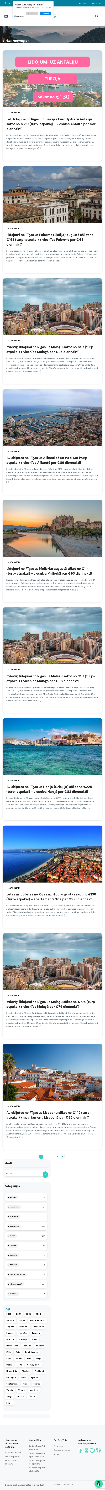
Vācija (9, 1396)
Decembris (38, 1327)
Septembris (12, 1384)
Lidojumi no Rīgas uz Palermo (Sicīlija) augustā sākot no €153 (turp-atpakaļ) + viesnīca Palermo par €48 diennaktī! (49, 240)
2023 (8, 1314)
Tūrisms (21, 1390)
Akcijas (13, 1197)
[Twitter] (92, 1450)
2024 (18, 1314)
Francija (36, 1333)
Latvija (19, 1358)
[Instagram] (86, 1450)
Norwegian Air (33, 1365)
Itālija (34, 1339)
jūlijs (8, 1352)
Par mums (83, 3)
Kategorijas (12, 1186)
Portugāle (11, 1377)
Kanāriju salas (31, 1352)
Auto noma (14, 1216)
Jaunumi (13, 1245)
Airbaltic (10, 1320)
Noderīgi (13, 1255)
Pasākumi (13, 1265)
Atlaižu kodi (14, 1207)
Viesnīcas (13, 1294)
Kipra (8, 1358)
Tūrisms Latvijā (16, 1284)
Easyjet (10, 1333)
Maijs (38, 1358)
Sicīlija (26, 1384)
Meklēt (9, 1163)
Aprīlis (22, 1320)
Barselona (24, 1327)
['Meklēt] (45, 1174)
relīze (23, 1377)
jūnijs (17, 1352)
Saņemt (46, 13)
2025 (28, 1314)
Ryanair (34, 1377)
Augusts (10, 1327)
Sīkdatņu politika (12, 1456)
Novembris (11, 1371)
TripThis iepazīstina (17, 1274)
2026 (38, 1314)
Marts (19, 1365)
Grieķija (10, 1339)
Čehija (32, 1396)
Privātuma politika (13, 1452)
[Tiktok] (98, 1450)
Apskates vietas (37, 1320)
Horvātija (23, 1339)
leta (29, 1358)
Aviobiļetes (14, 113)
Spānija (36, 1384)
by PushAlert (20, 16)
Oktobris (26, 1371)
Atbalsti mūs (96, 3)
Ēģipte (9, 1403)
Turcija (9, 1390)
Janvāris (27, 1346)
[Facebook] (80, 1450)
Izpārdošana (12, 1346)
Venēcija (34, 1390)
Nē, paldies (32, 13)
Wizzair (20, 1396)
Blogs (12, 1236)
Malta (9, 1365)
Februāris (22, 1333)
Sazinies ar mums (62, 1450)
